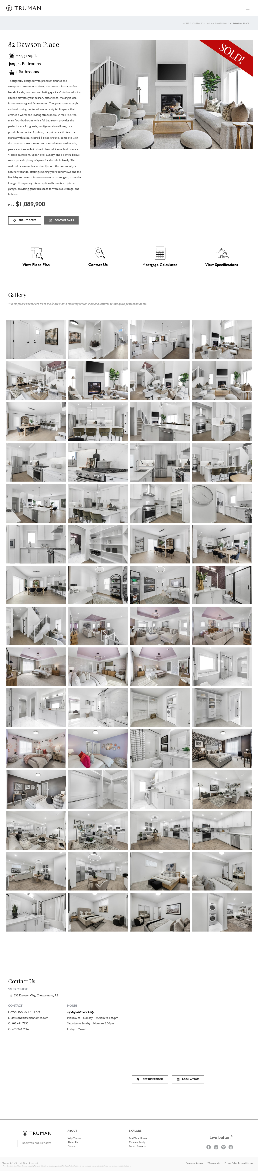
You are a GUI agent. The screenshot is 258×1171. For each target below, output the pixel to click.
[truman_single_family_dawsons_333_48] (36, 789)
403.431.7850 (20, 1023)
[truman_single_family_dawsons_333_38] (222, 666)
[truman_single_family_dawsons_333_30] (222, 585)
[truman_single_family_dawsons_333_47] (222, 748)
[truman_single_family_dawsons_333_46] (160, 748)
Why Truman (74, 1138)
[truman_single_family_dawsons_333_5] (160, 339)
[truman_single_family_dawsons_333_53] (98, 830)
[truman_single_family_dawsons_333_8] (98, 380)
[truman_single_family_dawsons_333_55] (222, 830)
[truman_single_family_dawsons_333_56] (36, 871)
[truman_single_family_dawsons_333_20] (98, 503)
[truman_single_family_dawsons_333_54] (160, 830)
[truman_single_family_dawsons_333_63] (160, 912)
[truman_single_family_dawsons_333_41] (160, 707)
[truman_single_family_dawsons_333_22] (222, 503)
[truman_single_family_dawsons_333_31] (36, 626)
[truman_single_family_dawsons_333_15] (36, 462)
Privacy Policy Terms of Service (239, 1163)
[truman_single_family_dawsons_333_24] (98, 544)
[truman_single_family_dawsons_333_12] (98, 421)
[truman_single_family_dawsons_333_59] (160, 871)
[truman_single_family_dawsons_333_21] (160, 503)
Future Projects (137, 1146)
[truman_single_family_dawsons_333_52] (36, 830)
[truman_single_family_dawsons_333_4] (98, 339)
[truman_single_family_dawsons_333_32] (98, 626)
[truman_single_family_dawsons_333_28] (98, 585)
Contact (72, 1146)
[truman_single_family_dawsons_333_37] (160, 666)
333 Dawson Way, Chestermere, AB (36, 995)
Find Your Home (138, 1138)
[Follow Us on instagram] (216, 1147)
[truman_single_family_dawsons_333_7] (36, 380)
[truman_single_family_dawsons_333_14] (222, 421)
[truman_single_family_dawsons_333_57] (98, 871)
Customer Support (194, 1163)
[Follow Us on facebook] (208, 1147)
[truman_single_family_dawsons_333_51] (222, 789)
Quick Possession (217, 23)
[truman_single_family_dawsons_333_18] (222, 462)
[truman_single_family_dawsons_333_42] (222, 707)
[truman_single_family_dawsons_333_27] (36, 585)
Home (186, 23)
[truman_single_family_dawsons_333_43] (36, 748)
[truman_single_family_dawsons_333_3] (36, 339)
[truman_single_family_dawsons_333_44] (98, 748)
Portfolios (198, 23)
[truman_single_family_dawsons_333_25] (160, 544)
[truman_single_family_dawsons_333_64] (222, 912)
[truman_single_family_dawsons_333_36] (98, 666)
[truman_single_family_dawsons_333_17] (160, 462)
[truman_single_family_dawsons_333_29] (160, 585)
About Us (73, 1142)
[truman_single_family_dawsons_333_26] (222, 544)
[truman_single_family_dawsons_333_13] (160, 421)
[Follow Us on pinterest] (223, 1147)
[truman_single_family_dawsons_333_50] (160, 789)
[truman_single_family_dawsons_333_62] (98, 912)
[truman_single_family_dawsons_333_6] (222, 339)
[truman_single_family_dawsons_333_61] (36, 912)
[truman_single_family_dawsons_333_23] (36, 544)
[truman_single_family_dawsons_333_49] (98, 789)
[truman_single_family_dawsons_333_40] (98, 707)
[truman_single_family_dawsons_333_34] (222, 626)
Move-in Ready (137, 1142)
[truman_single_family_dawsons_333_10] (222, 380)
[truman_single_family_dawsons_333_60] (222, 871)
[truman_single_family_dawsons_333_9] (160, 380)
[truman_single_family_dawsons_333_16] (98, 462)
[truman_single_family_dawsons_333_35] (36, 666)
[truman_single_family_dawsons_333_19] (36, 503)
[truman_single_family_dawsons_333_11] (36, 421)
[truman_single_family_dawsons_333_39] (36, 707)
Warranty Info (214, 1163)
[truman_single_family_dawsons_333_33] (160, 626)
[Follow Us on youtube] (231, 1147)
